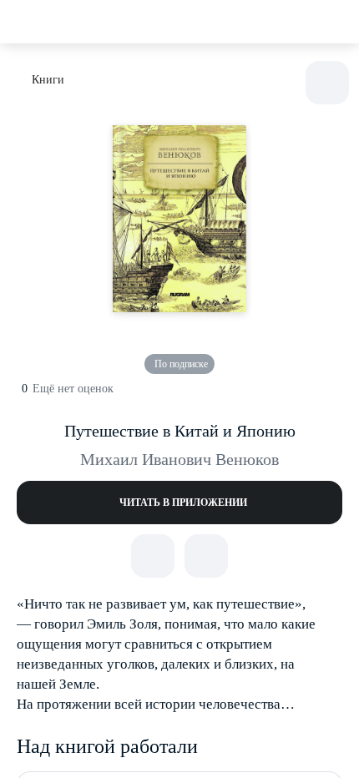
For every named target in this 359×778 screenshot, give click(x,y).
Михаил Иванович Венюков (179, 459)
